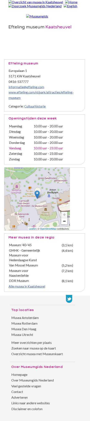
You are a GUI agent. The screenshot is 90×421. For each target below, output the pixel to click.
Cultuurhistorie (35, 106)
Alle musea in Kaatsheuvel (27, 286)
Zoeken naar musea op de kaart (33, 348)
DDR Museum (19, 281)
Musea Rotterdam (24, 323)
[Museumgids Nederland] (37, 16)
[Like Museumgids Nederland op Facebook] (77, 299)
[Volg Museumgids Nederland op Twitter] (69, 299)
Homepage (19, 374)
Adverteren (19, 397)
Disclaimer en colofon (26, 409)
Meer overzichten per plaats (31, 342)
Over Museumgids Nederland (32, 380)
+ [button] (64, 214)
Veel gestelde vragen (26, 386)
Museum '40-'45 (20, 245)
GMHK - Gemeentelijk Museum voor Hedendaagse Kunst (24, 255)
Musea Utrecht (22, 335)
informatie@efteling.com (26, 87)
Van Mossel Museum (23, 265)
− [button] (64, 221)
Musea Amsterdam (25, 318)
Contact (17, 392)
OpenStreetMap (48, 228)
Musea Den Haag (23, 329)
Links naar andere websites (30, 403)
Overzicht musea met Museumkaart (37, 354)
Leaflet (32, 228)
